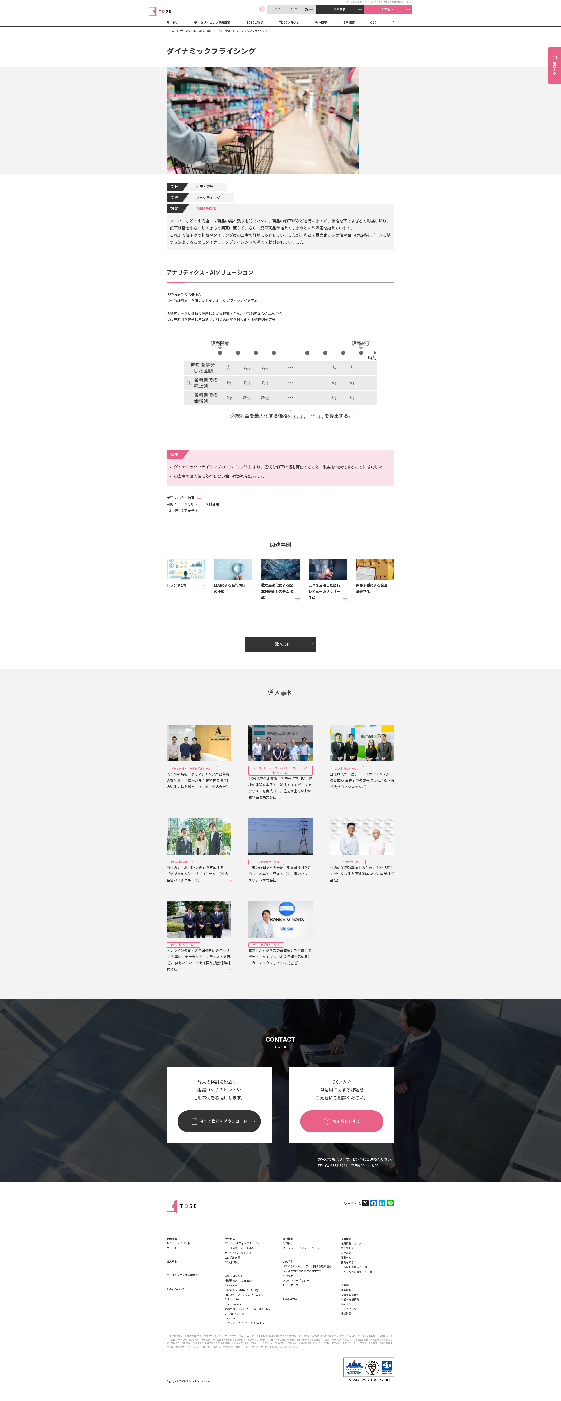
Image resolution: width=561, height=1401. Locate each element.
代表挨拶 (288, 1243)
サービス (173, 23)
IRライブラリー (350, 1309)
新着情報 (172, 1238)
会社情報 (288, 1238)
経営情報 (346, 1290)
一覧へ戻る (280, 644)
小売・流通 (224, 30)
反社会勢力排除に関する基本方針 (302, 1271)
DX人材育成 (232, 1262)
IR (393, 23)
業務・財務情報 (350, 1299)
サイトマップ (290, 1285)
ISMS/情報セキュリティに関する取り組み (307, 1266)
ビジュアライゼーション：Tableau (245, 1323)
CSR (373, 23)
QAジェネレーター (236, 1313)
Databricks (231, 1285)
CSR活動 (288, 1261)
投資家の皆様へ (350, 1294)
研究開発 (288, 1275)
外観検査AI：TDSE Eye (238, 1280)
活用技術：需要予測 (182, 511)
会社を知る (347, 1248)
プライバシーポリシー (296, 1280)
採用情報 (349, 23)
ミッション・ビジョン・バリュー (302, 1248)
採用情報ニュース (351, 1243)
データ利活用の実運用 (238, 1252)
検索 (262, 9)
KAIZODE (230, 1318)
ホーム (170, 30)
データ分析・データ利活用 (240, 1248)
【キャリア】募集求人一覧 (356, 1271)
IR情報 (345, 1285)
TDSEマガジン (289, 23)
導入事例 (172, 1261)
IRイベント (347, 1304)
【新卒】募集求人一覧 (354, 1267)
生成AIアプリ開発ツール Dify (242, 1290)
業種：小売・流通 (181, 498)
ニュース (172, 1248)
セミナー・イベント (178, 1243)
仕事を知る (347, 1257)
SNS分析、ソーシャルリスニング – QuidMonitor (245, 1297)
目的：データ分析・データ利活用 (193, 504)
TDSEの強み (255, 23)
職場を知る (347, 1262)
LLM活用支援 (232, 1257)
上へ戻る (544, 1384)
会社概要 (321, 23)
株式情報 (346, 1313)
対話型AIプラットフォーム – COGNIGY (247, 1309)
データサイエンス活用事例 (212, 23)
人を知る (346, 1252)
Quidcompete (233, 1304)
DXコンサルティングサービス (242, 1243)
